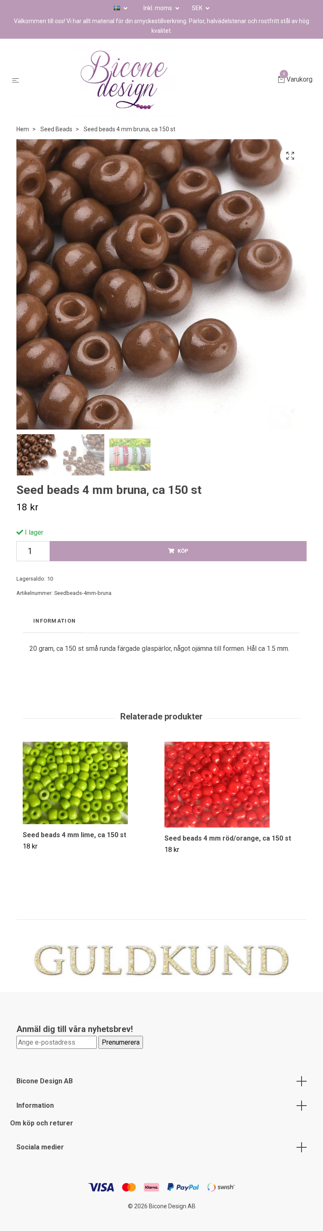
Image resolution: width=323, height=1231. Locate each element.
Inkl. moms (158, 8)
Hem (22, 129)
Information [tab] (54, 621)
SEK (198, 8)
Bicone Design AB (44, 1081)
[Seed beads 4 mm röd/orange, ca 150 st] (232, 785)
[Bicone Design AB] (150, 80)
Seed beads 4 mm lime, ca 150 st (74, 835)
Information (35, 1105)
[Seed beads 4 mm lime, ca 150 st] (90, 783)
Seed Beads (56, 129)
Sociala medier (40, 1147)
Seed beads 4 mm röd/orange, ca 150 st (227, 838)
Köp (182, 551)
